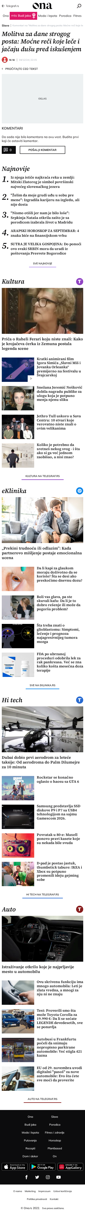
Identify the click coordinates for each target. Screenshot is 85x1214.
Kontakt (54, 1199)
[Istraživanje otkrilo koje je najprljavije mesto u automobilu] (42, 939)
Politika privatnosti (37, 1199)
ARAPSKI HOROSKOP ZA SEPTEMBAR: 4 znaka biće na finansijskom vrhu (40, 233)
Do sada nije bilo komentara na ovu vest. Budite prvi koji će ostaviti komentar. (40, 139)
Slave (5, 25)
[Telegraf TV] (58, 1177)
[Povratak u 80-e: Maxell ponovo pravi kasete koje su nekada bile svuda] (18, 845)
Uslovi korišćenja (62, 1191)
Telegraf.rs (12, 6)
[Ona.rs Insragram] (48, 1177)
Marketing (30, 1191)
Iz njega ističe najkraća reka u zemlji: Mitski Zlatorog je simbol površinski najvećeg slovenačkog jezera (38, 182)
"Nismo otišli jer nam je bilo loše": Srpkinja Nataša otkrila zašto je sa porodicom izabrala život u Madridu (37, 217)
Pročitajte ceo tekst (20, 68)
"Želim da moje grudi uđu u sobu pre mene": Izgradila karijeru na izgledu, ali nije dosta (40, 200)
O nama (17, 1191)
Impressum (44, 1191)
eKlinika (14, 490)
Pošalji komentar (42, 150)
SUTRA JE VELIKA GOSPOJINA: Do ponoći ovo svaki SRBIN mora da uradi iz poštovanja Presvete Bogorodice (41, 248)
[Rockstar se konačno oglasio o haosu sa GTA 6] (18, 788)
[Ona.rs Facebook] (26, 1177)
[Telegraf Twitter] (37, 1177)
